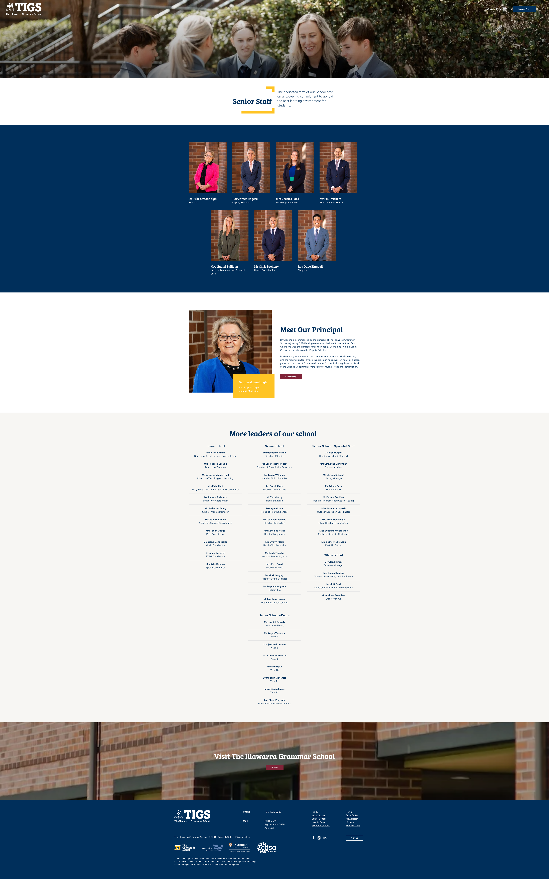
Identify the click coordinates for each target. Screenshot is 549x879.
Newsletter (352, 818)
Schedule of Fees (321, 825)
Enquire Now (524, 9)
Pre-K (315, 811)
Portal (499, 9)
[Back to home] (23, 9)
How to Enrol (318, 822)
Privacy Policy (242, 837)
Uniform (350, 822)
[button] (541, 9)
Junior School (318, 815)
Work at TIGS (353, 825)
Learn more (291, 376)
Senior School (319, 818)
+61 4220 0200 (272, 811)
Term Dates (352, 815)
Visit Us (488, 9)
